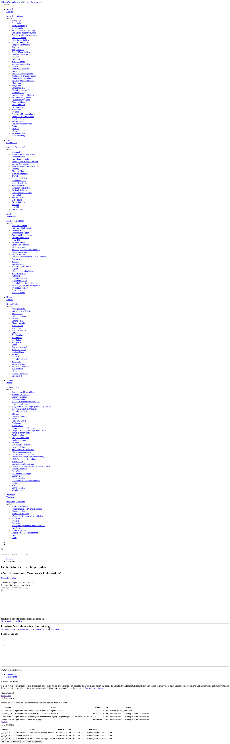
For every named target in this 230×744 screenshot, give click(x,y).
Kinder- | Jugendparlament (23, 271)
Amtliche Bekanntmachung (23, 30)
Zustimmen (9, 698)
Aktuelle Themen (19, 37)
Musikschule (17, 328)
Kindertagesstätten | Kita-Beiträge (26, 249)
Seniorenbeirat (18, 185)
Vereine (15, 318)
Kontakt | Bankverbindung (23, 95)
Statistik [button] (4, 722)
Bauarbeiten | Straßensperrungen (25, 35)
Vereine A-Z (17, 376)
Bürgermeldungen (19, 102)
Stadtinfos (16, 47)
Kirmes (15, 371)
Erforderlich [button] (6, 695)
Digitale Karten (18, 488)
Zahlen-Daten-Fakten (21, 52)
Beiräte (15, 126)
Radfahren (16, 354)
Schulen (15, 261)
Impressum (11, 674)
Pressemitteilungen (19, 25)
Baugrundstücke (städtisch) (23, 428)
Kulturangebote (18, 309)
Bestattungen (17, 209)
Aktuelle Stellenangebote (22, 73)
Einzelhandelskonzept (21, 404)
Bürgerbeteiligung (19, 397)
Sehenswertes (17, 321)
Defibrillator (17, 200)
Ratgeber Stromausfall (21, 45)
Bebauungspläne (19, 399)
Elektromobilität (18, 478)
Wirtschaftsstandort (20, 506)
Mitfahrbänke (17, 490)
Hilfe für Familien (19, 225)
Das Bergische (18, 528)
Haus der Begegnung (21, 173)
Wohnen (15, 112)
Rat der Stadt (17, 121)
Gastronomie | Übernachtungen (25, 533)
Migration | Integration (21, 188)
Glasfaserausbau (18, 511)
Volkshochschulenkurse (22, 192)
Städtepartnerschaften (21, 64)
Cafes (14, 537)
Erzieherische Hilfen (20, 233)
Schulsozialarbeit (19, 273)
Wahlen (15, 131)
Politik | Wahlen (18, 119)
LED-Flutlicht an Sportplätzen (24, 459)
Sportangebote (18, 335)
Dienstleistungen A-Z (21, 90)
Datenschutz (11, 677)
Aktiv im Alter (18, 171)
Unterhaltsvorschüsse (21, 245)
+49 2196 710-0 (8, 629)
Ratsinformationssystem (22, 124)
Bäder (14, 345)
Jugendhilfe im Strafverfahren (24, 283)
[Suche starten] (27, 588)
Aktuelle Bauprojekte (21, 433)
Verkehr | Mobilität (19, 469)
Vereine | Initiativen (20, 373)
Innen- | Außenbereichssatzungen (26, 402)
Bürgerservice (17, 83)
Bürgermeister (18, 49)
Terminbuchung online (21, 97)
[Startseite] (22, 2)
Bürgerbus (16, 476)
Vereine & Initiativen (20, 164)
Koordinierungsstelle (20, 159)
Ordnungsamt (17, 107)
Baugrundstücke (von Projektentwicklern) (29, 430)
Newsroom (16, 21)
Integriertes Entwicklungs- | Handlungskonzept (31, 406)
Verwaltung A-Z (18, 133)
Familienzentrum (19, 254)
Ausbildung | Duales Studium (24, 76)
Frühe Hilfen (17, 240)
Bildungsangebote (19, 323)
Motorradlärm (17, 461)
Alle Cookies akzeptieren (31, 742)
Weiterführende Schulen (22, 266)
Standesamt (16, 109)
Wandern (15, 357)
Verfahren (16, 442)
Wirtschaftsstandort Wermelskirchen (27, 509)
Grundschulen (18, 264)
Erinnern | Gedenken (20, 69)
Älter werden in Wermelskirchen (25, 166)
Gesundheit (16, 195)
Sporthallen (16, 340)
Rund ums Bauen (19, 421)
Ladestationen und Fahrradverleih (26, 481)
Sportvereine (17, 337)
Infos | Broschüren (19, 183)
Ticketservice (17, 369)
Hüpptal (15, 413)
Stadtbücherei (17, 325)
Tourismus (16, 518)
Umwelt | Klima (18, 447)
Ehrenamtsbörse (18, 157)
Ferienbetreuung (18, 292)
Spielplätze (16, 361)
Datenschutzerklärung (94, 688)
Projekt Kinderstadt (20, 288)
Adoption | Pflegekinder (22, 235)
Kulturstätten (17, 313)
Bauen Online (17, 425)
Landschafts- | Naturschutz (23, 454)
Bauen (14, 418)
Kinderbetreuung (19, 247)
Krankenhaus (17, 197)
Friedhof (15, 204)
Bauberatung (17, 423)
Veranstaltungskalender (21, 366)
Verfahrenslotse (18, 242)
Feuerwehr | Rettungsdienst (23, 114)
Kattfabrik (16, 276)
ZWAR (15, 176)
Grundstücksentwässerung (23, 464)
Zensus (15, 66)
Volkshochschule (19, 330)
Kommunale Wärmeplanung (24, 449)
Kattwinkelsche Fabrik (21, 311)
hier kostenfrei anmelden (11, 621)
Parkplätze (16, 471)
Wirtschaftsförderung (20, 513)
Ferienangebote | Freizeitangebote (26, 285)
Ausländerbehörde (19, 190)
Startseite (10, 559)
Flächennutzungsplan (21, 394)
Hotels (14, 535)
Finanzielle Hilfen (19, 178)
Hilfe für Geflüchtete (20, 40)
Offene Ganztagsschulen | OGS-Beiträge (29, 257)
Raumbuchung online (21, 100)
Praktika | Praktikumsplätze (23, 81)
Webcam (15, 57)
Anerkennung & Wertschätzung (25, 161)
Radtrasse (16, 483)
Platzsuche (16, 259)
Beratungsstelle (18, 230)
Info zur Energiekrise (20, 42)
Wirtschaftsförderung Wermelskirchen (27, 516)
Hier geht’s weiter (8, 578)
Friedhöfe (16, 207)
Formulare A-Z (18, 92)
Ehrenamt (16, 152)
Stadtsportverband (19, 347)
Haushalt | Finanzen (20, 54)
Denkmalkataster (19, 440)
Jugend (15, 269)
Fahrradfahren (18, 523)
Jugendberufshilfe (19, 281)
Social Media (17, 28)
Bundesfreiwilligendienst (22, 78)
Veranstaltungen (18, 364)
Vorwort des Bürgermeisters (23, 154)
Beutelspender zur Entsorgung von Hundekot (31, 466)
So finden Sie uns (40, 629)
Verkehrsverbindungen (21, 473)
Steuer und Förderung (21, 445)
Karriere (15, 71)
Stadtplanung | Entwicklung (23, 392)
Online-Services (18, 104)
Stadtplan (16, 485)
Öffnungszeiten (18, 88)
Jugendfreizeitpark (19, 278)
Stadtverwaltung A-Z (20, 136)
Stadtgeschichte (18, 61)
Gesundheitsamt (18, 202)
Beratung (15, 169)
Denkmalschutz (18, 435)
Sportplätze (16, 342)
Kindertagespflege (19, 252)
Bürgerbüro (16, 85)
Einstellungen (7, 693)
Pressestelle (16, 23)
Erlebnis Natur (18, 352)
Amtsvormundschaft (20, 237)
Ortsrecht (15, 128)
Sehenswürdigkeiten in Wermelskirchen (28, 525)
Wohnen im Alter (19, 181)
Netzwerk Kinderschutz (22, 228)
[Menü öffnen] (2, 5)
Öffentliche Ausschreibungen (24, 33)
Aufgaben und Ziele (20, 437)
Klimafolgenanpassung (21, 452)
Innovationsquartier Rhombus (24, 409)
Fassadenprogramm (20, 416)
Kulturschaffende (19, 316)
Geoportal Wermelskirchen (23, 116)
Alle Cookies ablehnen (10, 742)
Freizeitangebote (19, 290)
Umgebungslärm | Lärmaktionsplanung (28, 457)
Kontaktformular (25, 629)
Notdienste (16, 59)
